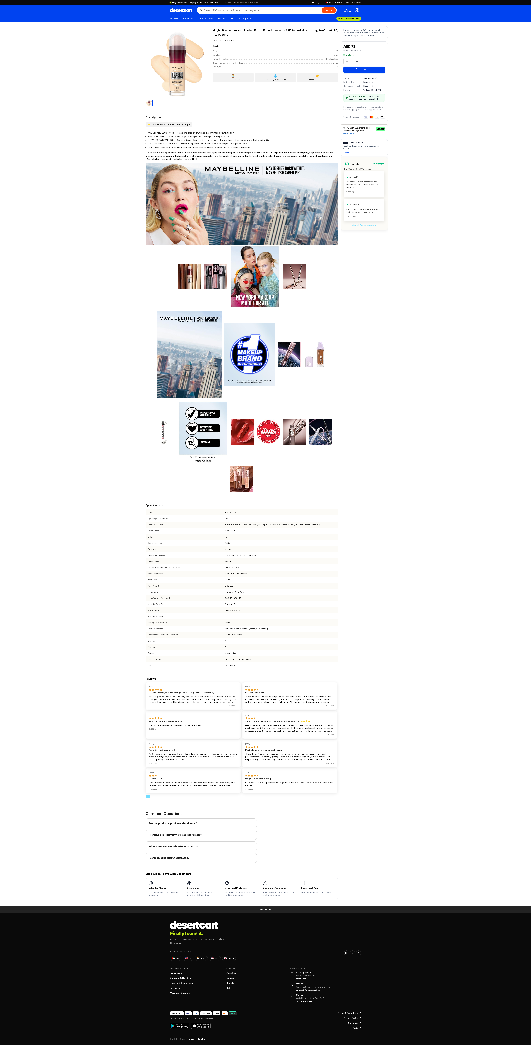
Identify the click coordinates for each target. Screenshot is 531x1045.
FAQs (357, 1028)
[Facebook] (358, 952)
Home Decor (189, 18)
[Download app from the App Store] (201, 1026)
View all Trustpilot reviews (364, 225)
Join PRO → (348, 153)
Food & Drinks (206, 18)
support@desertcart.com (309, 990)
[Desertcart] (181, 10)
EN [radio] (313, 2)
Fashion (221, 18)
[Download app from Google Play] (179, 1026)
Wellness (174, 18)
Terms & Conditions (349, 1013)
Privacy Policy (352, 1018)
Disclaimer (354, 1023)
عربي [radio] (318, 2)
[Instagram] (346, 952)
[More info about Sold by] (376, 78)
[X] (352, 952)
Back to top (265, 909)
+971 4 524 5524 (304, 1001)
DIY (231, 18)
